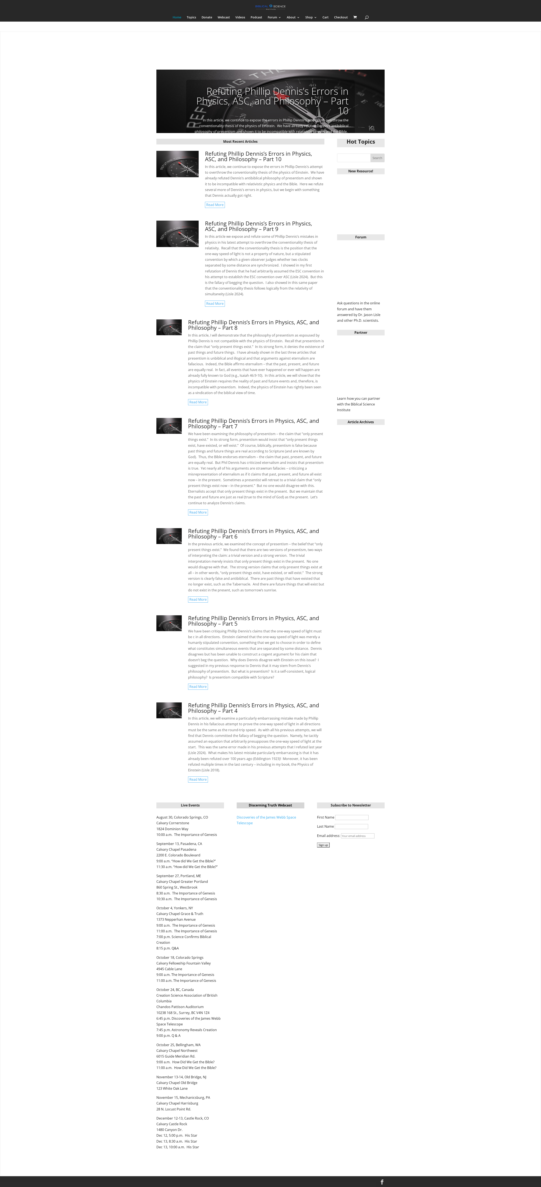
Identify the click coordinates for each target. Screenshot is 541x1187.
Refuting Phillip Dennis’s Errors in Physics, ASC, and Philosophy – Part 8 (253, 324)
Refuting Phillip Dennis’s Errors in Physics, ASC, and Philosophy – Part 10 (272, 100)
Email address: (329, 835)
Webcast (224, 17)
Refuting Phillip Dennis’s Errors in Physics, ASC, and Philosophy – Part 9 (258, 226)
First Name (325, 817)
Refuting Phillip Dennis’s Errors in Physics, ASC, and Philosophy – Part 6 (253, 533)
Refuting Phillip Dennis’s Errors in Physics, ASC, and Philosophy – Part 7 (253, 423)
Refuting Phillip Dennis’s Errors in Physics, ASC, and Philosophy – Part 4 (253, 707)
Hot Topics (361, 141)
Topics (191, 17)
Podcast (256, 17)
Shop (309, 17)
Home (177, 17)
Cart (325, 17)
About (291, 17)
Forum (272, 17)
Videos (240, 17)
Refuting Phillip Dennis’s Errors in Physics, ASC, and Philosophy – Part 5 (253, 620)
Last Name (325, 826)
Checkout (341, 17)
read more (215, 204)
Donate (207, 17)
